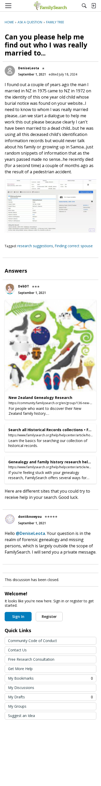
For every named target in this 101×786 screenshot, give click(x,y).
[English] (50, 5)
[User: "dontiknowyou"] (10, 519)
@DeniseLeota (30, 533)
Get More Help (20, 668)
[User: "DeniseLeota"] (10, 71)
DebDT (23, 286)
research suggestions (35, 245)
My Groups (17, 706)
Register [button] (49, 616)
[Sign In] (93, 5)
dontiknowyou (30, 516)
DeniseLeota (28, 68)
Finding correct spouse (74, 245)
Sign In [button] (18, 616)
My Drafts (50, 696)
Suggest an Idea (21, 715)
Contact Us (17, 649)
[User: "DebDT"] (10, 289)
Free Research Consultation (31, 659)
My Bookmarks (50, 678)
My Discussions (21, 687)
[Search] (84, 5)
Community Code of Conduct (32, 640)
